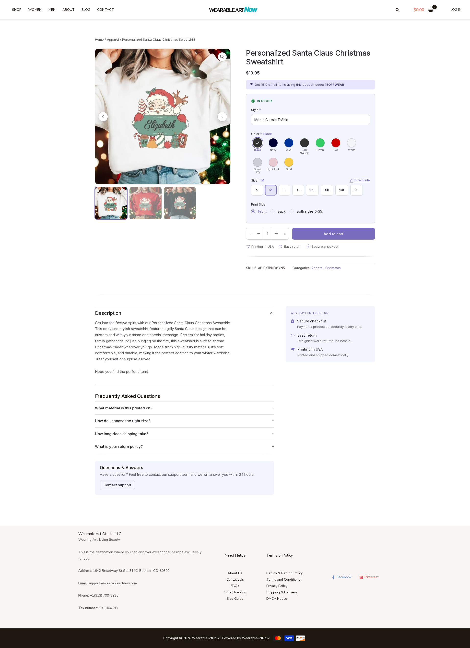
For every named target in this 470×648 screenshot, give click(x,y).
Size (310, 180)
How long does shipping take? (121, 433)
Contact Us (235, 579)
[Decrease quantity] (259, 233)
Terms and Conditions (283, 579)
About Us (235, 573)
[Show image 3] (180, 203)
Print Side (258, 204)
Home (99, 39)
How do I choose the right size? (122, 420)
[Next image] (222, 116)
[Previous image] (103, 116)
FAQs (235, 586)
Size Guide (235, 598)
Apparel (113, 39)
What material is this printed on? (123, 408)
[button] (222, 56)
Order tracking (235, 592)
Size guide (362, 180)
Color (261, 134)
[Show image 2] (145, 203)
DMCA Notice (276, 598)
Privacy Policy (276, 586)
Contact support (117, 485)
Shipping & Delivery (281, 592)
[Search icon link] (398, 11)
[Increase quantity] (276, 233)
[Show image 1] (111, 203)
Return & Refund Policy (284, 573)
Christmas (333, 268)
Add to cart (333, 234)
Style (256, 110)
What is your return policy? (119, 446)
